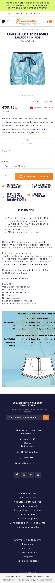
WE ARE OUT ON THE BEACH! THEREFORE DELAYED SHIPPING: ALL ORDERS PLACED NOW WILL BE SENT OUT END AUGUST (27, 5)
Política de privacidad (27, 527)
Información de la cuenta (28, 540)
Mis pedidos (27, 544)
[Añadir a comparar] (51, 102)
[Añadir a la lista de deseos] (46, 102)
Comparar (27, 556)
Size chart (27, 143)
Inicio (12, 30)
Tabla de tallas (27, 514)
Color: (6, 161)
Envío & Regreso (27, 518)
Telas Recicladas (27, 497)
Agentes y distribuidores (27, 502)
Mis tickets (27, 548)
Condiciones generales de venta (27, 523)
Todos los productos (27, 561)
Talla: (5, 151)
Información (26, 210)
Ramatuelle (27, 41)
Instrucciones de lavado (27, 510)
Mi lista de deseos (27, 552)
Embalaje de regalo (27, 506)
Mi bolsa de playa (36, 176)
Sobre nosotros (27, 493)
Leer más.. (40, 132)
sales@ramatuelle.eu (28, 463)
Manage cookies (44, 580)
